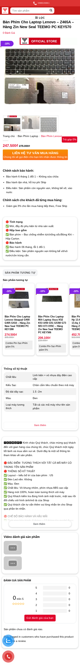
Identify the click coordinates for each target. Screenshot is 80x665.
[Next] (71, 74)
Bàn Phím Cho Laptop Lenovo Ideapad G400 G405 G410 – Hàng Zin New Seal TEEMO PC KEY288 (17, 323)
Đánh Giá (9, 33)
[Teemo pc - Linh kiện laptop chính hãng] (5, 10)
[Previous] (9, 74)
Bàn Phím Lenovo (51, 136)
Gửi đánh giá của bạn (39, 617)
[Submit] (51, 10)
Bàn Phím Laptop (28, 136)
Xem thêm (39, 523)
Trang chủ (9, 136)
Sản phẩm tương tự (20, 272)
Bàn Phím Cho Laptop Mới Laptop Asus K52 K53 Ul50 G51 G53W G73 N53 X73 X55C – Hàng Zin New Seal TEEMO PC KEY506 (52, 324)
